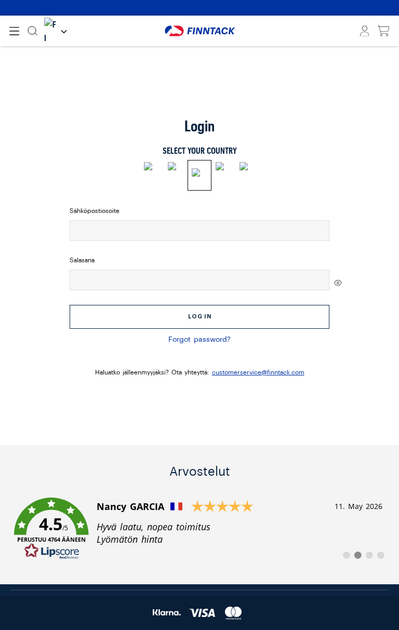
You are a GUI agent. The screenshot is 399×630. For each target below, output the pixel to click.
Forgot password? (199, 339)
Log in (199, 316)
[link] (199, 529)
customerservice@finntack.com (258, 372)
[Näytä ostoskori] (384, 31)
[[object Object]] (338, 282)
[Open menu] (14, 31)
